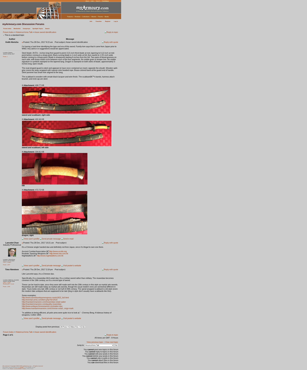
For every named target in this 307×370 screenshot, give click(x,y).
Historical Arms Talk (24, 32)
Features (70, 17)
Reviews (77, 17)
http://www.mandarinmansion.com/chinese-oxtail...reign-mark (47, 308)
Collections (86, 17)
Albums (94, 17)
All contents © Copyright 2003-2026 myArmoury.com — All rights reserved (23, 366)
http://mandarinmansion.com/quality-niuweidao (41, 304)
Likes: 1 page (7, 282)
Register (107, 21)
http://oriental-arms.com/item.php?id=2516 (39, 300)
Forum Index (8, 32)
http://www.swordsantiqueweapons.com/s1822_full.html (45, 298)
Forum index (7, 28)
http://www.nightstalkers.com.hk (50, 256)
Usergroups (26, 28)
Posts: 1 (5, 56)
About (87, 1)
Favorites (99, 21)
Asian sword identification (45, 32)
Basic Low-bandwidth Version (18, 368)
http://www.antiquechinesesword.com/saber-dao (42, 306)
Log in (116, 21)
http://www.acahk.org (58, 251)
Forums (100, 17)
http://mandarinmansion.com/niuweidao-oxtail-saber (44, 302)
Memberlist (17, 28)
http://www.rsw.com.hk (58, 254)
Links (92, 1)
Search (97, 1)
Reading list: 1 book (8, 284)
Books (106, 17)
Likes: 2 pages (7, 262)
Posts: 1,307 (6, 264)
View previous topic (95, 342)
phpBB (22, 367)
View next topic (111, 342)
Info (91, 21)
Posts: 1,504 (6, 286)
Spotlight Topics (37, 28)
